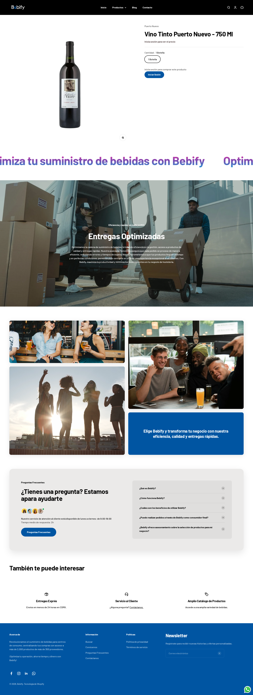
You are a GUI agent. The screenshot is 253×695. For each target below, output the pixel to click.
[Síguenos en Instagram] (19, 673)
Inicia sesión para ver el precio (160, 41)
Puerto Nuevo (152, 26)
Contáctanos (92, 658)
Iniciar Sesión (154, 74)
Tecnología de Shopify (34, 684)
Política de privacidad (137, 641)
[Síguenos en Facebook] (11, 673)
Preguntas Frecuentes (38, 532)
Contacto (147, 7)
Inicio (103, 7)
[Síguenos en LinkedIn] (26, 673)
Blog (134, 7)
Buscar (89, 641)
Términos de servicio (137, 647)
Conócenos (91, 647)
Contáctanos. (136, 607)
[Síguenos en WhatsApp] (34, 673)
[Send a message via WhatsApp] (247, 689)
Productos (117, 7)
